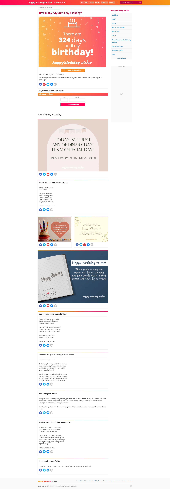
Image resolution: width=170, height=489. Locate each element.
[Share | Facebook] (40, 209)
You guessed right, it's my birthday (53, 314)
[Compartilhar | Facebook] (40, 84)
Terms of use (117, 481)
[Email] (55, 84)
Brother (112, 2)
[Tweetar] (47, 84)
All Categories (121, 58)
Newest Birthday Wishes (82, 481)
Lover (114, 19)
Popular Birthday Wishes (96, 481)
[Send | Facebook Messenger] (47, 209)
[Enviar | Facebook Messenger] (51, 84)
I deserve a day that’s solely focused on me (56, 355)
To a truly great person (48, 394)
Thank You (104, 2)
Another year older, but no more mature (55, 422)
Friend (97, 2)
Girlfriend (115, 15)
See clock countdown (74, 70)
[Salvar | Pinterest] (44, 84)
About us (124, 481)
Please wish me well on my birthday (53, 182)
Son (113, 55)
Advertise (130, 481)
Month (77, 97)
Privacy (110, 481)
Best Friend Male (117, 46)
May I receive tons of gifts (49, 461)
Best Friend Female (118, 27)
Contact (105, 481)
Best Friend (84, 2)
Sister (92, 2)
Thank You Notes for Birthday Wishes (121, 41)
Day (64, 97)
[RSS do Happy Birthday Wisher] (131, 486)
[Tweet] (44, 209)
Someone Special (117, 50)
